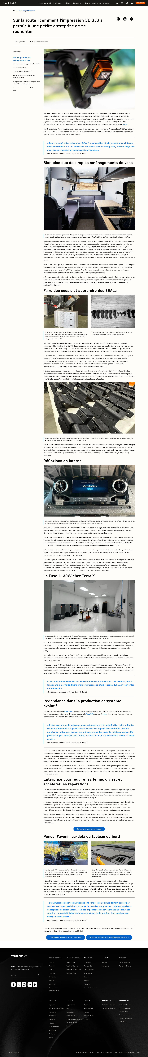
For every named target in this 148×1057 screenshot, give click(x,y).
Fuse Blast (68, 711)
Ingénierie (52, 1005)
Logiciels (67, 3)
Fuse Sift (89, 714)
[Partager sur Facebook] (118, 19)
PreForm (104, 962)
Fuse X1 (51, 980)
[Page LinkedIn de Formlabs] (35, 984)
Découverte (77, 3)
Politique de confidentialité (85, 1052)
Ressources (70, 1012)
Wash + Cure (71, 962)
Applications (71, 1005)
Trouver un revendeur (126, 1015)
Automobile (52, 1012)
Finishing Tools (71, 973)
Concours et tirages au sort (124, 1052)
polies (104, 714)
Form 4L (51, 970)
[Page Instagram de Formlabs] (24, 984)
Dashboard (105, 966)
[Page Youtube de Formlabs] (30, 984)
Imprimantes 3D (44, 3)
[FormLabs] (9, 3)
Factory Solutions (125, 966)
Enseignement (54, 1027)
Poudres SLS (88, 966)
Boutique (140, 3)
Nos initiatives (89, 1016)
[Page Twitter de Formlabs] (19, 984)
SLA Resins (88, 962)
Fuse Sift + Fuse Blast (74, 970)
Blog (68, 1008)
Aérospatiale (53, 1016)
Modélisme (52, 1030)
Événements (71, 1016)
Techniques (88, 973)
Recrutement (88, 1008)
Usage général (89, 970)
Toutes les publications (26, 11)
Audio (51, 1038)
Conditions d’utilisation (104, 1052)
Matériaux (57, 3)
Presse (86, 1012)
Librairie (87, 3)
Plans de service (124, 962)
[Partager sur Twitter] (125, 19)
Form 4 (51, 962)
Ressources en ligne (108, 1008)
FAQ (138, 1052)
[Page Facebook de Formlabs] (13, 984)
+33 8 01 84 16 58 (125, 1005)
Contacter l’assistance (109, 1005)
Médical (86, 980)
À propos (87, 1005)
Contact (106, 3)
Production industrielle (56, 1008)
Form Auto (52, 977)
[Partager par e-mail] (131, 19)
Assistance (96, 3)
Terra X (126, 124)
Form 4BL (52, 973)
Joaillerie (52, 1034)
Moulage (87, 984)
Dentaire (87, 977)
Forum (69, 1026)
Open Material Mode (91, 988)
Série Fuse (52, 984)
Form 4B (51, 966)
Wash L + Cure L (72, 966)
